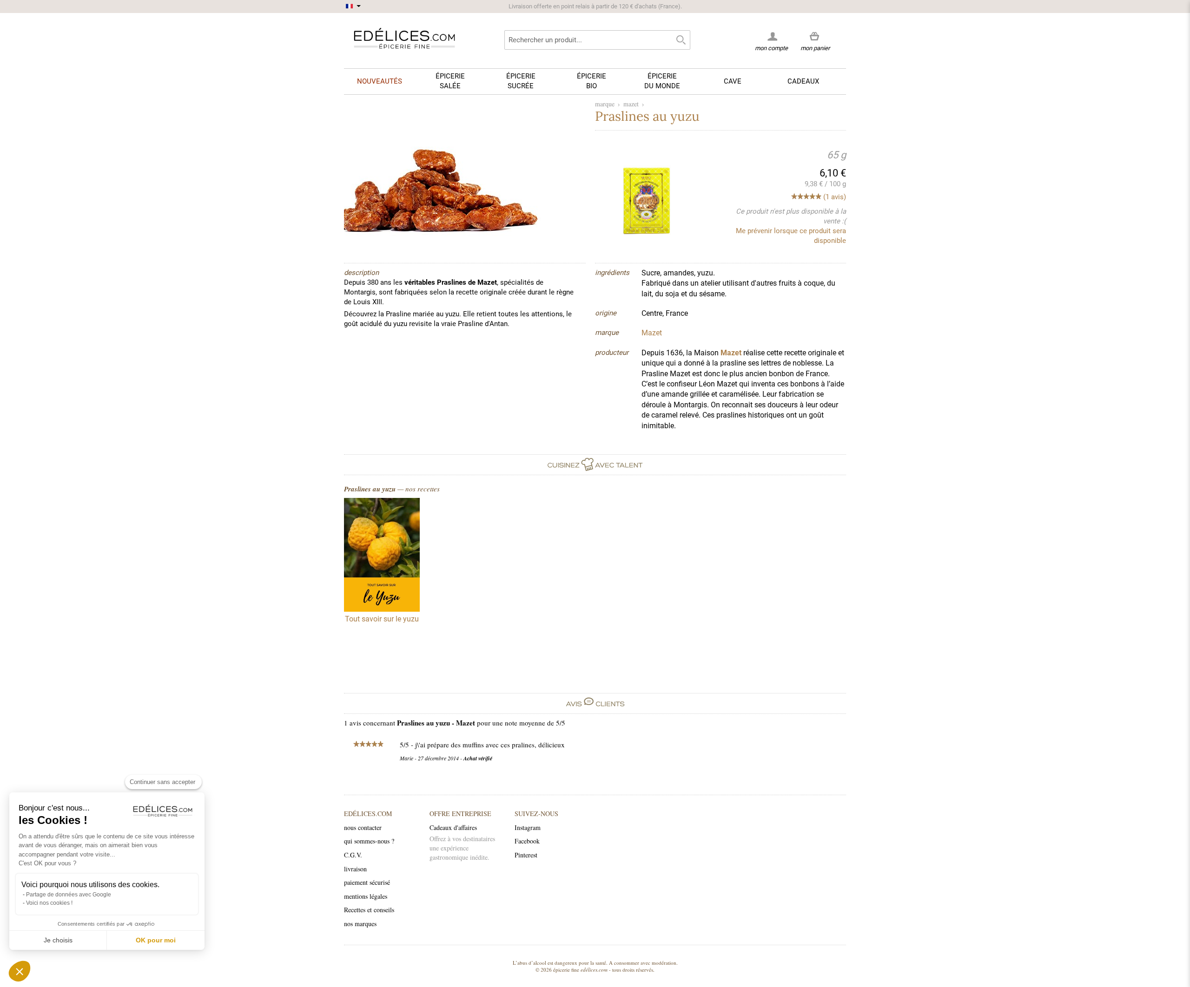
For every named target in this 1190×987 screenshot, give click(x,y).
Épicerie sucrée (521, 81)
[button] (19, 971)
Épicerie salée (450, 81)
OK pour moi (156, 940)
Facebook (527, 841)
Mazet (731, 352)
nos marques (360, 923)
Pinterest (526, 854)
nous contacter (363, 827)
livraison (355, 868)
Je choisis (58, 940)
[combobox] (597, 40)
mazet (631, 103)
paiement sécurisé (367, 882)
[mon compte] (771, 36)
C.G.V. (353, 854)
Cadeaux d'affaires (453, 827)
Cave (732, 81)
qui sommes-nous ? (369, 841)
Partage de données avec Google (68, 894)
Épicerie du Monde (662, 81)
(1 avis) (834, 197)
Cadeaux (803, 81)
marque (605, 103)
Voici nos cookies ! (49, 903)
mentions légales (365, 896)
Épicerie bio (591, 81)
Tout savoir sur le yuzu (382, 618)
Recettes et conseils (369, 909)
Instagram (528, 827)
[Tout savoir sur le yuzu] (382, 556)
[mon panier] (815, 36)
